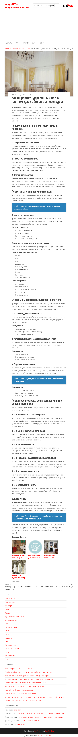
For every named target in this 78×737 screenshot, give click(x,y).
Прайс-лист (25, 43)
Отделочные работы (11, 620)
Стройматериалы (10, 656)
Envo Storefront (49, 731)
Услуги (17, 43)
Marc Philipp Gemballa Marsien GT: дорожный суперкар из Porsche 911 (25, 686)
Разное (7, 631)
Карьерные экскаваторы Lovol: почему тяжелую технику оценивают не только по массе (30, 679)
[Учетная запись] (64, 5)
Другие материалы (10, 602)
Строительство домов (11, 645)
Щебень (7, 659)
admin (23, 95)
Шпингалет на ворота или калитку (29, 720)
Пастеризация (17, 710)
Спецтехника (8, 638)
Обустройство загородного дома (14, 616)
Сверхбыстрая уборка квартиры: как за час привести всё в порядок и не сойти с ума (28, 672)
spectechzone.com (49, 735)
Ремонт (7, 634)
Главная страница (10, 48)
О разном (7, 613)
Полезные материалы (11, 627)
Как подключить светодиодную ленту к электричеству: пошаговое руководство (41, 717)
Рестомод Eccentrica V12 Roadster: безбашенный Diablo (20, 693)
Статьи (34, 43)
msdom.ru (41, 735)
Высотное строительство (12, 599)
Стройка (18, 582)
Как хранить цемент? (20, 724)
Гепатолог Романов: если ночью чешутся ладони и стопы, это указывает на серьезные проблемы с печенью (35, 697)
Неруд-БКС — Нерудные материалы (17, 6)
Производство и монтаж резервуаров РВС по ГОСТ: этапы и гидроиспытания (26, 683)
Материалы (8, 43)
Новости (42, 43)
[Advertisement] (39, 26)
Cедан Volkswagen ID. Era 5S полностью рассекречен (20, 690)
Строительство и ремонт (12, 648)
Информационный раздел (23, 48)
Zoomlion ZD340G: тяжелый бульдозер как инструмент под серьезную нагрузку (27, 676)
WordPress (37, 731)
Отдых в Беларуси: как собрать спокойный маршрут (19, 668)
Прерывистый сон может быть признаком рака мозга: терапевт (23, 700)
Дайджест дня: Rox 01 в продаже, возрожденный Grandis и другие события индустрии (39, 713)
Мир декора (8, 606)
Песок (6, 623)
